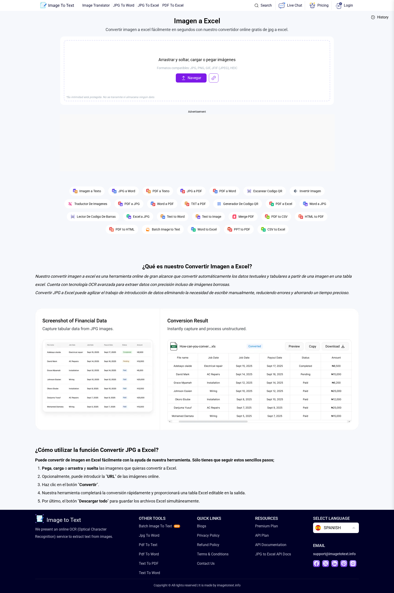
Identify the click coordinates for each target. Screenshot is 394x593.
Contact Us (206, 563)
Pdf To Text (148, 545)
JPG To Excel (148, 5)
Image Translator (96, 5)
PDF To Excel (173, 5)
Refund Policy (208, 545)
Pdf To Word (149, 554)
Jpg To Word (149, 535)
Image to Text (64, 520)
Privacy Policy (208, 535)
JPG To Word (123, 5)
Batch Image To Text (155, 526)
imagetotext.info (229, 585)
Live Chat (294, 5)
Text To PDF (148, 563)
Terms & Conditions (212, 554)
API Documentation (270, 545)
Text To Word (149, 573)
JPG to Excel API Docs (273, 554)
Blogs (201, 526)
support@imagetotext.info (334, 554)
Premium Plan (266, 526)
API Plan (262, 535)
